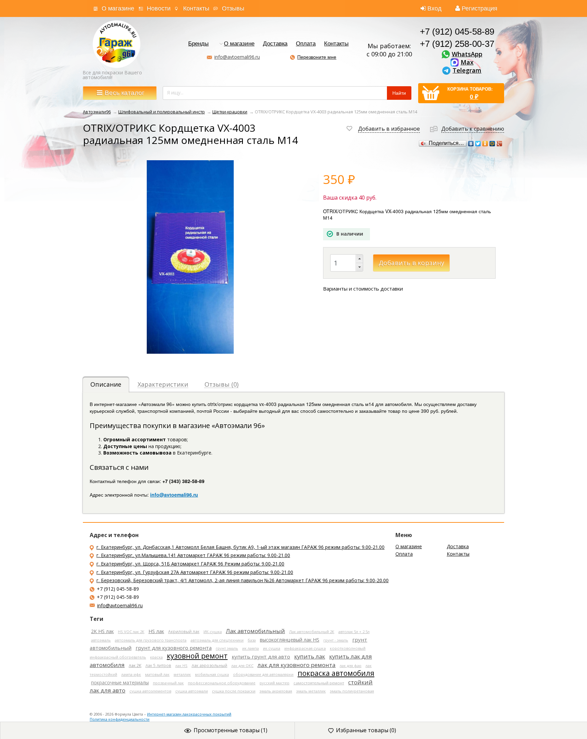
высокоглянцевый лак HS (289, 639)
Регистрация (479, 8)
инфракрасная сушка (305, 648)
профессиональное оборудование (221, 682)
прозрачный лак (168, 682)
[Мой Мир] (492, 143)
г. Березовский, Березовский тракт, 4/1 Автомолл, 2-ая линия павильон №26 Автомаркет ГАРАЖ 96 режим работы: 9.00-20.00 (242, 580)
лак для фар (350, 665)
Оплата (306, 44)
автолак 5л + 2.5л (354, 631)
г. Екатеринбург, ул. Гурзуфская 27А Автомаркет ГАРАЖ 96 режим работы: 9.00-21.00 (194, 572)
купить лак (309, 656)
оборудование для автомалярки (263, 674)
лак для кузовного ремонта (296, 665)
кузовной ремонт (197, 656)
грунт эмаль (227, 648)
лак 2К (135, 665)
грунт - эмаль (335, 640)
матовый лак (157, 674)
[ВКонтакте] (471, 143)
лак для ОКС (242, 665)
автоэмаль (101, 640)
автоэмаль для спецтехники (217, 640)
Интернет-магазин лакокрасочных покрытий (189, 714)
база (252, 640)
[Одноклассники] (485, 143)
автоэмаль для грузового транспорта (150, 640)
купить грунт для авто (261, 656)
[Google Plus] (499, 143)
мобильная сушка (212, 674)
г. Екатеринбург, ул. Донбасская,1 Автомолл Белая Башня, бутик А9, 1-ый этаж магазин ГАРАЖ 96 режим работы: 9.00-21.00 (240, 547)
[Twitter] (478, 143)
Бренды (198, 44)
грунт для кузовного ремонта (174, 647)
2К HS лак (102, 631)
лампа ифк (131, 674)
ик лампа (250, 648)
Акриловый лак (183, 631)
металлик (182, 674)
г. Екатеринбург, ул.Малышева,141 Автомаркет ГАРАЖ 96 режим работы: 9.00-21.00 (193, 555)
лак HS (181, 665)
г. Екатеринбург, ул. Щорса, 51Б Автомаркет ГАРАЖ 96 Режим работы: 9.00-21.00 (190, 563)
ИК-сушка (212, 631)
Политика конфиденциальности (119, 719)
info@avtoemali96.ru (237, 57)
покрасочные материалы (120, 682)
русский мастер (274, 682)
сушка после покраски (233, 691)
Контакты (196, 8)
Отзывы (233, 8)
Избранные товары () (366, 730)
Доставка (275, 44)
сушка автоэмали (191, 691)
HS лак (156, 631)
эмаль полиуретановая (352, 691)
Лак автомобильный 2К (311, 631)
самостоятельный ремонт (319, 682)
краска (156, 657)
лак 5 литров (158, 665)
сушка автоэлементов (150, 691)
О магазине (118, 8)
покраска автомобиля (336, 673)
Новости (159, 8)
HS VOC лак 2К (131, 631)
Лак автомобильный (255, 631)
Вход (434, 8)
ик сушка (271, 648)
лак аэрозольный (209, 665)
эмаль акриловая (276, 691)
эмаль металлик (311, 691)
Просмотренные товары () (230, 730)
